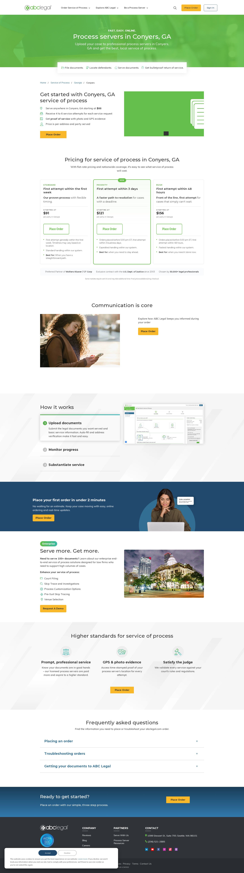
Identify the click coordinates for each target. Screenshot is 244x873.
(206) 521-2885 (156, 841)
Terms (135, 863)
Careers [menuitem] (86, 845)
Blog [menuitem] (84, 840)
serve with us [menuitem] (121, 835)
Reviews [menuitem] (86, 835)
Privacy (127, 863)
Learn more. (83, 859)
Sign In (210, 7)
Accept (48, 853)
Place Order (191, 7)
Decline (67, 853)
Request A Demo (53, 608)
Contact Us (146, 863)
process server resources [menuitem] (121, 842)
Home (43, 82)
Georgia (78, 82)
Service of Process (60, 82)
